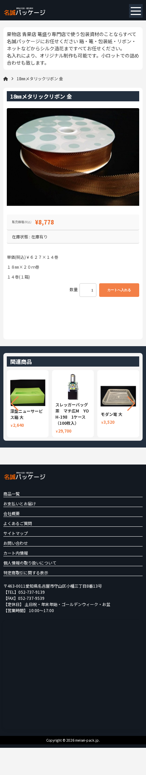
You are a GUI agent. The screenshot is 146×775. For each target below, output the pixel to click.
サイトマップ (15, 533)
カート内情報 (15, 553)
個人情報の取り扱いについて (29, 563)
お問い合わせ (15, 543)
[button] (14, 403)
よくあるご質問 (17, 523)
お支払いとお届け (19, 503)
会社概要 (11, 513)
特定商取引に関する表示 (25, 572)
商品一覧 (11, 493)
